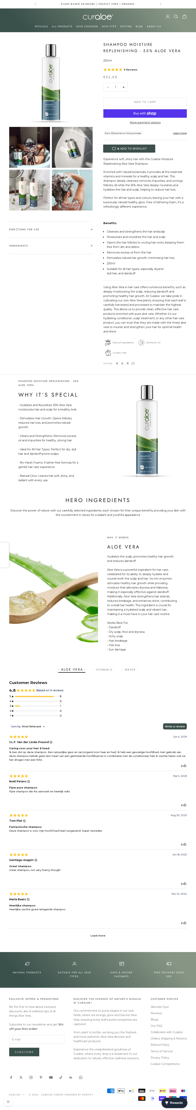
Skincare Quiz (160, 1007)
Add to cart (145, 101)
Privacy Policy (160, 1057)
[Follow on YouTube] (51, 1077)
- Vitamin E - (104, 669)
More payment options (145, 122)
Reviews (156, 1013)
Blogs (154, 1019)
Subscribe (24, 1051)
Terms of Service (162, 1051)
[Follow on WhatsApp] (81, 1077)
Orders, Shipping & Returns (169, 1038)
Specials (41, 26)
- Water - (130, 669)
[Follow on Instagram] (31, 1077)
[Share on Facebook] (116, 363)
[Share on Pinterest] (127, 363)
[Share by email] (133, 363)
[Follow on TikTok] (61, 1077)
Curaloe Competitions (165, 1064)
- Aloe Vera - (72, 669)
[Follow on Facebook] (11, 1077)
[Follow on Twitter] (21, 1077)
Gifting (126, 26)
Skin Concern (87, 26)
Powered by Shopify (79, 1094)
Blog (139, 26)
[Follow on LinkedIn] (71, 1077)
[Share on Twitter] (122, 363)
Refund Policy (160, 1045)
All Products (62, 26)
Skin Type (109, 26)
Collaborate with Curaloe (167, 1032)
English (15, 1094)
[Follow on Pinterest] (41, 1077)
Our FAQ (156, 1026)
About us (154, 26)
